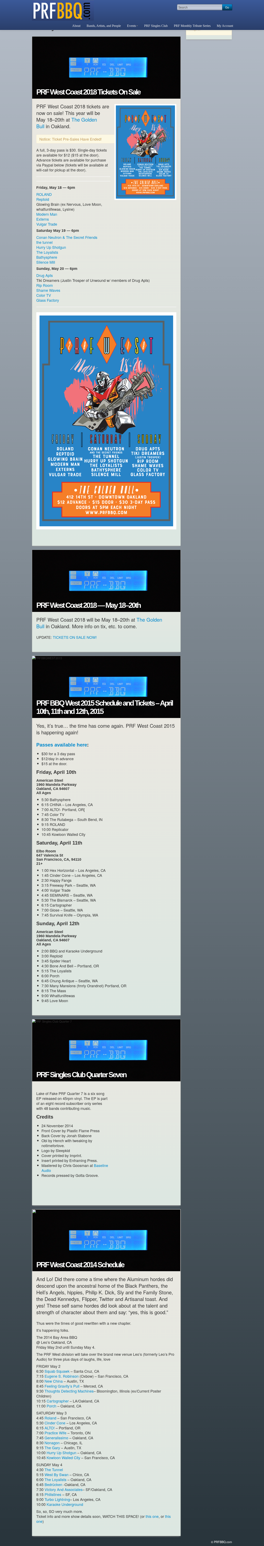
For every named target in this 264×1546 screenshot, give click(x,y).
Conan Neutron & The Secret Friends (66, 237)
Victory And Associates (63, 1489)
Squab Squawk (57, 1371)
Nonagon (52, 1442)
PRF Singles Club (156, 26)
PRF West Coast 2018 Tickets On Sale (88, 92)
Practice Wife (56, 1432)
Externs (42, 219)
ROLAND (44, 194)
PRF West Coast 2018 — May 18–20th (88, 605)
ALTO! (50, 1427)
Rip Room (44, 285)
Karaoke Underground (65, 1504)
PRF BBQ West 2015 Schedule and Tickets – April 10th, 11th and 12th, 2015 (104, 707)
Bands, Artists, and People (104, 26)
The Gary (52, 1447)
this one (152, 1516)
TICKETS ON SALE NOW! (75, 637)
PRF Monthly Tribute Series (192, 26)
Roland (51, 1417)
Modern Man (46, 214)
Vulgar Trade (46, 224)
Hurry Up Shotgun (51, 247)
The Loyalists (47, 252)
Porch (51, 1405)
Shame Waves (48, 290)
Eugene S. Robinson (62, 1376)
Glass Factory (47, 300)
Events (131, 26)
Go (227, 7)
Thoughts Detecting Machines (69, 1391)
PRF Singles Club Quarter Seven (81, 1075)
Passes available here (61, 745)
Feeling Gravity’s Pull (62, 1386)
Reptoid (42, 199)
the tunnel (44, 242)
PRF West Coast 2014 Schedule (80, 1265)
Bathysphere (46, 257)
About (76, 26)
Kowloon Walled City (63, 1457)
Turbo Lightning (57, 1499)
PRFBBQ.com (63, 10)
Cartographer (58, 1401)
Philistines (53, 1494)
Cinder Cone (55, 1422)
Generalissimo (56, 1437)
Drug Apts (44, 275)
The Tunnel (54, 1469)
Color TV (43, 295)
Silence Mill (45, 262)
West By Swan (56, 1474)
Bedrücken (54, 1484)
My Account (225, 26)
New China (54, 1381)
